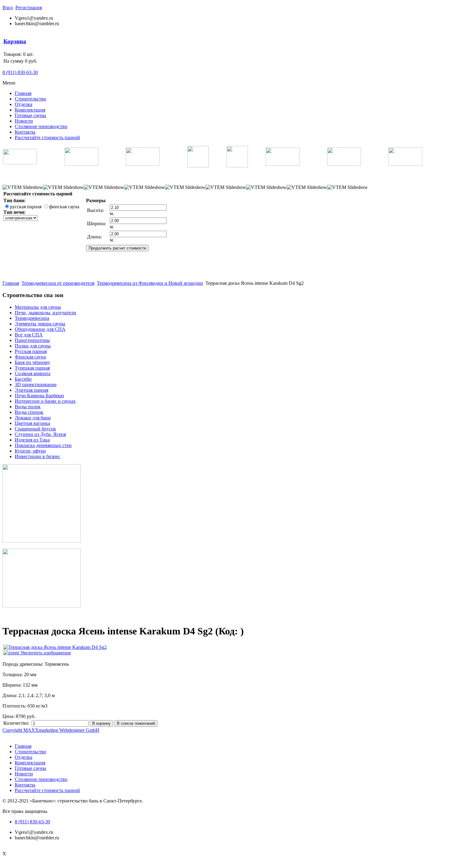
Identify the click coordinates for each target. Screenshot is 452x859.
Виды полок (28, 406)
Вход (7, 7)
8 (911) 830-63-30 (20, 72)
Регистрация (28, 7)
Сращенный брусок (35, 428)
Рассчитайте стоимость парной (47, 137)
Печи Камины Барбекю (39, 395)
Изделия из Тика (32, 439)
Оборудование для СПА (40, 329)
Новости (24, 121)
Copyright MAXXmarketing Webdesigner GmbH (50, 730)
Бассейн (23, 379)
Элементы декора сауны (40, 323)
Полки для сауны (33, 345)
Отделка (23, 104)
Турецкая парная (32, 368)
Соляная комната (32, 373)
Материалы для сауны (38, 307)
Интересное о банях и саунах (45, 401)
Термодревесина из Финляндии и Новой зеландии (150, 283)
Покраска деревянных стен (43, 445)
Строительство (30, 98)
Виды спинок (29, 412)
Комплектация (30, 109)
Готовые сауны (30, 115)
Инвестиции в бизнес (37, 456)
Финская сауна (30, 356)
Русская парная (31, 351)
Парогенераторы (32, 340)
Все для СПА (29, 334)
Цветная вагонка (32, 423)
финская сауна (64, 206)
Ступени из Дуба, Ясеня (40, 434)
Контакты (25, 132)
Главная (23, 93)
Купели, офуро (30, 450)
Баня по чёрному (32, 362)
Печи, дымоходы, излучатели (45, 312)
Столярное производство (41, 126)
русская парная (26, 206)
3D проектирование (36, 384)
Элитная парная (31, 390)
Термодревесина (32, 318)
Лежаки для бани (33, 417)
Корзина (14, 41)
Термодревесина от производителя (58, 283)
